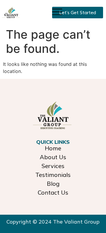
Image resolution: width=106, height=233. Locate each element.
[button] (57, 11)
